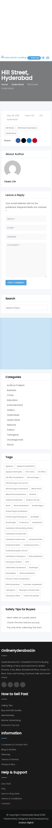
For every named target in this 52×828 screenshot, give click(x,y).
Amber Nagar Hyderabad (16, 511)
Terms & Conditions (11, 798)
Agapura (9, 466)
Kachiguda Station (14, 562)
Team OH (29, 115)
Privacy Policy (8, 764)
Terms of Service (10, 759)
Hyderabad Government (16, 534)
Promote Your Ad (10, 725)
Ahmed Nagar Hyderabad (17, 488)
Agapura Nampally (14, 472)
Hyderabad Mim (36, 539)
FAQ (3, 788)
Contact (5, 803)
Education (12, 400)
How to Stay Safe (10, 793)
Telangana (13, 434)
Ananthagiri (11, 522)
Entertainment (15, 405)
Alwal (8, 505)
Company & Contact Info (14, 744)
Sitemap (5, 754)
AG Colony (30, 472)
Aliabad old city (33, 500)
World (10, 444)
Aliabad (32, 494)
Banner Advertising (11, 720)
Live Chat (6, 783)
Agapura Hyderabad (26, 466)
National (11, 424)
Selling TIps (7, 705)
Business (11, 390)
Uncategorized (15, 439)
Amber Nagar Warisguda (16, 517)
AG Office (42, 472)
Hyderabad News (13, 545)
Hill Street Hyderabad (27, 128)
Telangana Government (29, 590)
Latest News (13, 419)
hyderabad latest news (15, 539)
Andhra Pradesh (16, 385)
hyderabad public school (16, 550)
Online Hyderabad (27, 573)
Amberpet (35, 517)
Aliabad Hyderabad (14, 500)
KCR (27, 562)
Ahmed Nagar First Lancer (17, 483)
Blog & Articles (8, 749)
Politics (11, 429)
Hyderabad (12, 119)
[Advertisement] (26, 27)
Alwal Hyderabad (21, 505)
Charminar (24, 522)
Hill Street (10, 128)
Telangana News (13, 596)
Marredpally (11, 573)
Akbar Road (36, 488)
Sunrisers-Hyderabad (32, 584)
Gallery (11, 410)
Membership (7, 715)
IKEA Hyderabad (35, 556)
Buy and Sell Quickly (11, 710)
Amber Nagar (37, 505)
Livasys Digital (26, 822)
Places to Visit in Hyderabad (17, 579)
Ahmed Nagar (33, 477)
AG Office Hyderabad (15, 477)
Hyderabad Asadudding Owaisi (19, 528)
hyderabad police (31, 545)
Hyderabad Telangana (15, 556)
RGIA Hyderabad (13, 584)
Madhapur (33, 567)
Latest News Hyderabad (16, 567)
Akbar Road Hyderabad (16, 494)
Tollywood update (31, 596)
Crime (10, 395)
